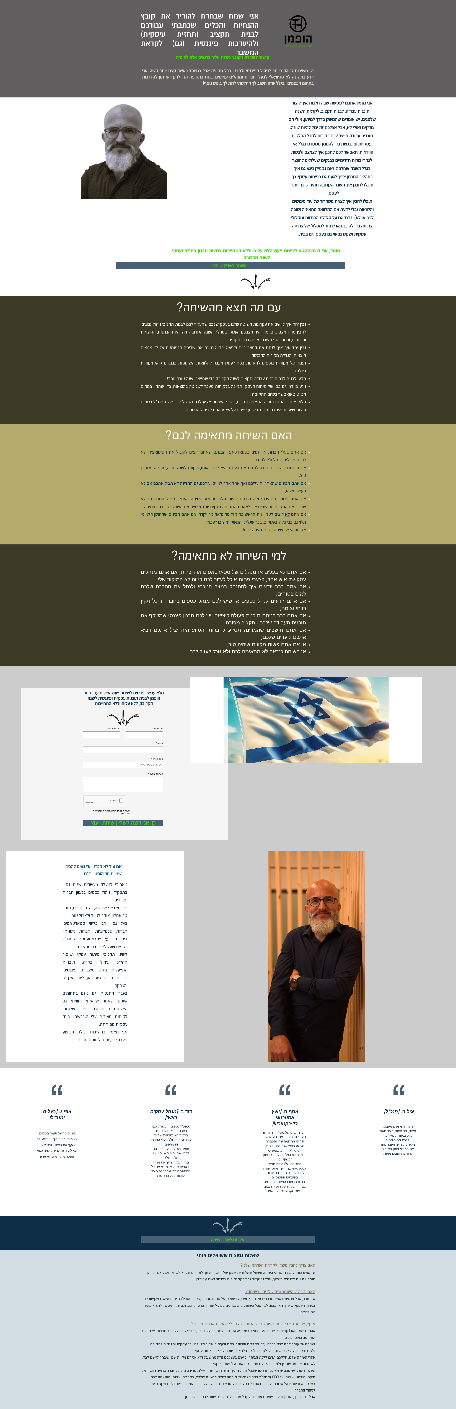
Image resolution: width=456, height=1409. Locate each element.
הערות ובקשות (155, 774)
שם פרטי (158, 728)
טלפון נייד (158, 759)
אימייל (159, 743)
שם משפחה (113, 728)
